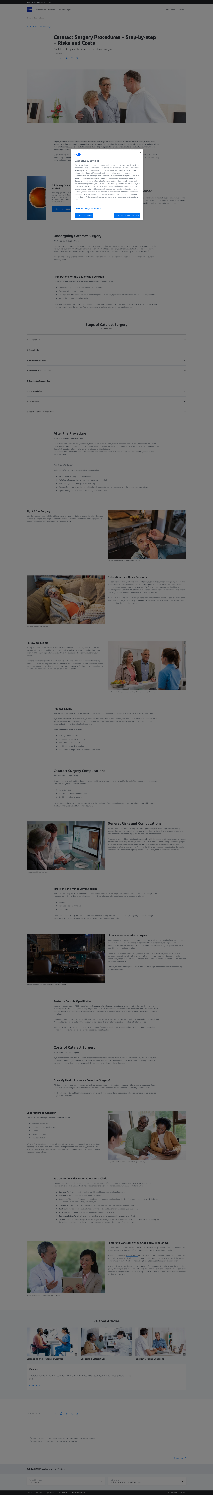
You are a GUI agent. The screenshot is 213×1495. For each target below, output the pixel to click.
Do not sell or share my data (127, 215)
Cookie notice (80, 208)
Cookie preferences (84, 215)
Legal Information (93, 208)
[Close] (140, 152)
